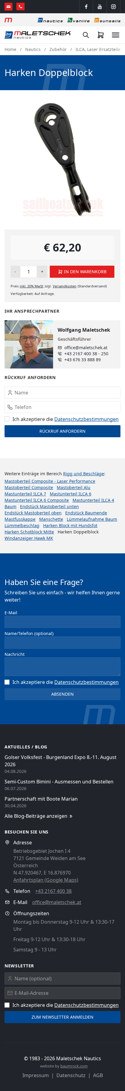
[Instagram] (113, 6)
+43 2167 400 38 (53, 891)
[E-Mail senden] (9, 7)
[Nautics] (50, 20)
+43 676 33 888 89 (82, 359)
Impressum (35, 1075)
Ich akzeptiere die (65, 419)
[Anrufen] (20, 6)
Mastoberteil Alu (73, 487)
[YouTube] (99, 6)
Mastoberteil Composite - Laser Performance (50, 481)
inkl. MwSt (31, 286)
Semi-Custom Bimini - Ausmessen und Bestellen (59, 781)
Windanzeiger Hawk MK (29, 538)
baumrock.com (74, 1066)
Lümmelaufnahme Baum (92, 519)
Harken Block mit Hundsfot (70, 525)
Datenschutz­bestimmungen (86, 419)
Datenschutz (71, 1075)
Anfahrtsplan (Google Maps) (45, 880)
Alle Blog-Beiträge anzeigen (36, 816)
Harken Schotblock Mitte (29, 532)
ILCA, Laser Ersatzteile (98, 49)
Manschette (51, 519)
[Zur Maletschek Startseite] (8, 20)
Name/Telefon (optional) (29, 633)
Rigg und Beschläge (83, 473)
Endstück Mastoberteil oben (33, 513)
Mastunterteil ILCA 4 (93, 500)
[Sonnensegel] (107, 20)
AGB (98, 1075)
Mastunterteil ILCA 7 (25, 494)
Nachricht (15, 654)
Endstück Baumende (86, 513)
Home (10, 49)
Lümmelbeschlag (22, 525)
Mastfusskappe (20, 519)
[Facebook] (86, 6)
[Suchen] (86, 35)
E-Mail (11, 612)
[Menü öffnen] (115, 35)
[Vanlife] (78, 20)
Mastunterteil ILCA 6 (70, 494)
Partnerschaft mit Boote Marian (41, 798)
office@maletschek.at (85, 347)
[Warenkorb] (101, 35)
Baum (10, 506)
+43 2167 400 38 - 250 (86, 353)
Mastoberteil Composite (29, 487)
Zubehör (58, 49)
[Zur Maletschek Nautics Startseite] (38, 35)
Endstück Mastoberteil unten (49, 506)
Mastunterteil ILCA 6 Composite (37, 500)
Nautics (33, 49)
